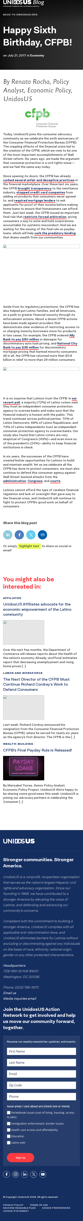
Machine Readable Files (19, 1207)
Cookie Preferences (56, 1207)
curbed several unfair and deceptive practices (39, 180)
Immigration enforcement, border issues (37, 1123)
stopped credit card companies (40, 192)
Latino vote (18, 1142)
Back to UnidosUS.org (20, 14)
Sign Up (20, 1157)
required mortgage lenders (34, 200)
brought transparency (35, 188)
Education (17, 1136)
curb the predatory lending (55, 233)
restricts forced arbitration (44, 217)
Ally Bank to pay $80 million (39, 337)
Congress (35, 481)
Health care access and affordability (34, 1130)
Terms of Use (39, 1205)
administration (14, 481)
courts (55, 481)
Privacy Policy (13, 1205)
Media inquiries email (19, 998)
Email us (9, 993)
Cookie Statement (16, 1210)
